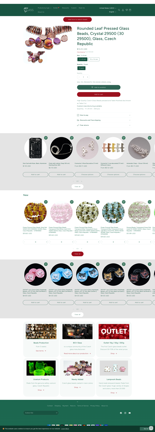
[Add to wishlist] (46, 138)
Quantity (79, 73)
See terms (40, 351)
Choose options (87, 174)
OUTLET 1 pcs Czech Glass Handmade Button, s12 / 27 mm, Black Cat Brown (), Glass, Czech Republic (139, 291)
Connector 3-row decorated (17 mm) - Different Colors (112, 164)
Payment (65, 406)
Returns (73, 406)
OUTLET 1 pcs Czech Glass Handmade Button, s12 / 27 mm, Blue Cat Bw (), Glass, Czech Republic (86, 291)
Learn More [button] (65, 428)
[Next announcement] (131, 2)
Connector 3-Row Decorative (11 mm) (86, 163)
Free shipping (81, 52)
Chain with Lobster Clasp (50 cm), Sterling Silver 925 (59, 164)
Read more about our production (76, 353)
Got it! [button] (146, 428)
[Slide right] (82, 181)
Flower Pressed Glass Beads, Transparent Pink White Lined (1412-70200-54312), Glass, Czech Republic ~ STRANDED (61, 230)
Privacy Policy (95, 406)
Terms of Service (83, 406)
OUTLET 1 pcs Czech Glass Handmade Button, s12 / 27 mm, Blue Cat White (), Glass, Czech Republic (61, 291)
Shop (113, 353)
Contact (50, 406)
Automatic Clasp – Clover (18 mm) (137, 163)
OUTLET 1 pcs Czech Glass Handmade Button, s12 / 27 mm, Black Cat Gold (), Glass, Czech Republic (113, 291)
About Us (104, 406)
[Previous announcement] (24, 2)
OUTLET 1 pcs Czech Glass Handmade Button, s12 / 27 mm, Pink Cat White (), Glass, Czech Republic (35, 291)
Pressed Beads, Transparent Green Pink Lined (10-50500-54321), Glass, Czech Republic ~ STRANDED (139, 229)
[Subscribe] (56, 413)
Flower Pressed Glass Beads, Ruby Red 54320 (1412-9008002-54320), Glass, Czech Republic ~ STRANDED (35, 229)
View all (77, 186)
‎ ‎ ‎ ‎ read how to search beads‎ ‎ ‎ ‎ (77, 19)
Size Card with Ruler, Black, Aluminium (35, 163)
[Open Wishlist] (127, 10)
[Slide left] (73, 181)
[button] (44, 8)
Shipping (58, 406)
